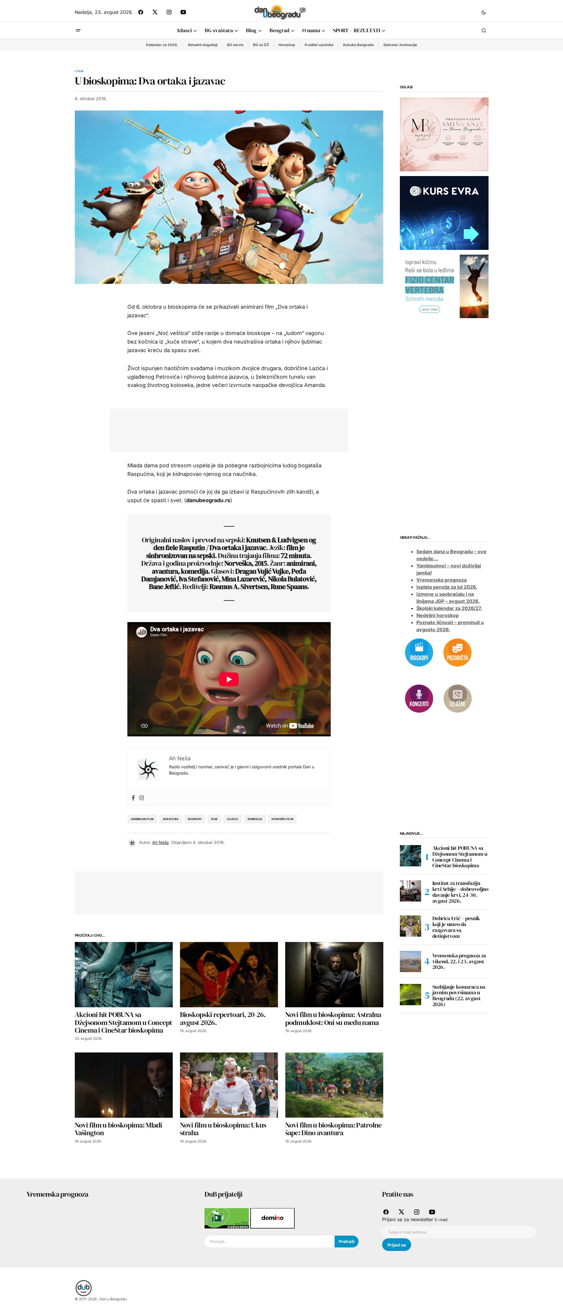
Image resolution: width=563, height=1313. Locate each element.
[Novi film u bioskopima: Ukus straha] (229, 1085)
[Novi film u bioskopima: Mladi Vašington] (124, 1085)
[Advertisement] (224, 429)
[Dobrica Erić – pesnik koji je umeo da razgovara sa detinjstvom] (410, 926)
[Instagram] (141, 798)
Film (80, 71)
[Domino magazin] (272, 1218)
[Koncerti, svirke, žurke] (419, 698)
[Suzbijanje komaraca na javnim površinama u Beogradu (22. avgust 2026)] (410, 994)
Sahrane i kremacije (400, 45)
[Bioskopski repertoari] (419, 652)
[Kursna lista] (444, 134)
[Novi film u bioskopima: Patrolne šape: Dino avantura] (334, 1085)
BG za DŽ (261, 45)
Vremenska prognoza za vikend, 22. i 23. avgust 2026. (459, 961)
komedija (255, 819)
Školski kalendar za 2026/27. (449, 608)
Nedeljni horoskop (437, 615)
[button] (484, 12)
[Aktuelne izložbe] (457, 698)
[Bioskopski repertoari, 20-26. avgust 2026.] (229, 974)
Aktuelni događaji (203, 45)
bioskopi (194, 819)
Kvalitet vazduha (319, 45)
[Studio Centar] (227, 1218)
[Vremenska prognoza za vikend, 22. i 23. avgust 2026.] (410, 961)
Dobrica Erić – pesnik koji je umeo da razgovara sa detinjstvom (456, 927)
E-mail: (441, 1219)
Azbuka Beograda (358, 45)
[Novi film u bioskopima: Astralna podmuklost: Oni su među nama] (334, 974)
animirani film (142, 819)
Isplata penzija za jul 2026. (446, 587)
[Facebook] (133, 798)
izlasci (232, 819)
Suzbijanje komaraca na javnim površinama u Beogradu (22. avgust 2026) (458, 995)
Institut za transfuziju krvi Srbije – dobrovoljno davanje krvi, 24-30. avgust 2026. (460, 892)
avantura (171, 819)
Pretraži (347, 1241)
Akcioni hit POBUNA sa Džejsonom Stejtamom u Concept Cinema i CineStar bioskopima (459, 856)
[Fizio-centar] (444, 286)
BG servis (235, 45)
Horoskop (286, 45)
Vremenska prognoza (441, 580)
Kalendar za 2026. (162, 45)
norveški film (282, 819)
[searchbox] (270, 1241)
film (214, 819)
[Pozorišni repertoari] (457, 652)
